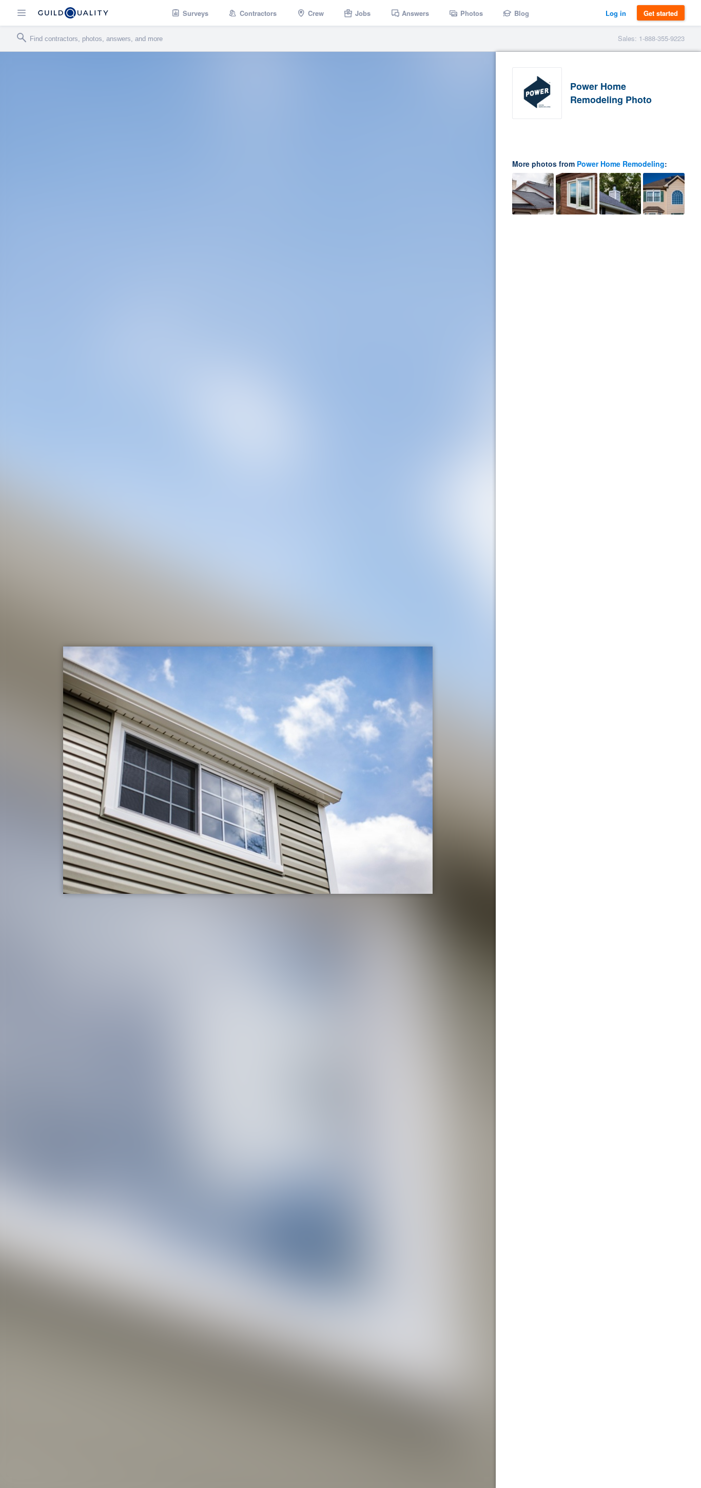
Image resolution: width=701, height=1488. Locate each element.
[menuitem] (190, 13)
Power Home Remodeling (621, 164)
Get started (661, 13)
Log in (616, 13)
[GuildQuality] (73, 12)
